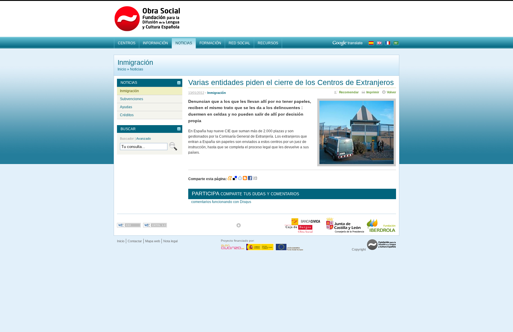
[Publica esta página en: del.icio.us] (235, 179)
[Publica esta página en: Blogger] (245, 179)
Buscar (128, 129)
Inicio (122, 69)
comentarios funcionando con (221, 202)
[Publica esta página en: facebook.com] (250, 179)
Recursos (268, 43)
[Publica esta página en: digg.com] (255, 179)
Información (155, 43)
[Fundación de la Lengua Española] (381, 249)
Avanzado (143, 138)
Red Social (239, 43)
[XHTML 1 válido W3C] (155, 225)
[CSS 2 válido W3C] (129, 225)
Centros (126, 43)
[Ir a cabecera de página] (239, 225)
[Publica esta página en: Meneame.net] (230, 179)
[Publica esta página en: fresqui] (240, 179)
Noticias (183, 43)
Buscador (135, 138)
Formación (210, 43)
